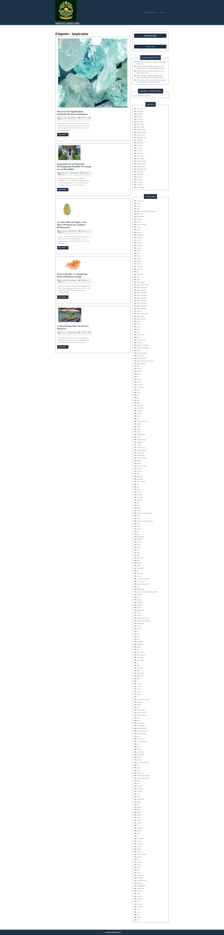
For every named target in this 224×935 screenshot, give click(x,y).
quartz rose (139, 773)
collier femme (140, 434)
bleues (138, 392)
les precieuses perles (142, 584)
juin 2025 (139, 145)
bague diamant (140, 290)
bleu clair (139, 382)
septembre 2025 (141, 137)
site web (138, 841)
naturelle (139, 628)
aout (137, 253)
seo (137, 825)
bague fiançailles (141, 306)
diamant (138, 463)
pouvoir (138, 757)
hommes (138, 544)
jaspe (138, 555)
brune (138, 403)
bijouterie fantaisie (142, 348)
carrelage (139, 411)
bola (137, 397)
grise (137, 534)
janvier (138, 552)
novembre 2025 (141, 132)
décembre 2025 (141, 130)
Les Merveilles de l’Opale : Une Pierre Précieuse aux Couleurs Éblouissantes (71, 225)
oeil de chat (140, 652)
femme (138, 489)
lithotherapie (140, 589)
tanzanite (139, 862)
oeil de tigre (140, 657)
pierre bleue (140, 723)
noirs (137, 639)
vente (138, 893)
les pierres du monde (142, 579)
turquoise (139, 883)
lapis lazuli (139, 573)
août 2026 (139, 109)
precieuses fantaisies (142, 762)
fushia (138, 516)
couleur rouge (140, 455)
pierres (138, 736)
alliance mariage (141, 224)
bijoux (138, 350)
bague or (139, 311)
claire (138, 429)
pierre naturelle (141, 733)
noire (138, 634)
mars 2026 (139, 122)
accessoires (139, 201)
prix (137, 765)
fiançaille (139, 497)
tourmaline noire (141, 880)
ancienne (139, 243)
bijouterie (139, 342)
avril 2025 (139, 151)
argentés (139, 261)
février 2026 (140, 124)
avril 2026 (139, 119)
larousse (138, 576)
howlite (138, 547)
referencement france (143, 775)
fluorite (138, 510)
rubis (137, 804)
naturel (138, 626)
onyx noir (139, 668)
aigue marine (140, 216)
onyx (137, 665)
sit (137, 836)
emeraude (139, 476)
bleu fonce (139, 384)
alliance (138, 222)
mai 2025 (139, 148)
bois (137, 395)
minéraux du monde (142, 618)
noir (137, 631)
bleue (138, 390)
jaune (138, 560)
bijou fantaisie (140, 340)
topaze (138, 873)
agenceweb (139, 214)
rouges (138, 802)
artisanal (139, 264)
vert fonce (139, 907)
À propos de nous (150, 12)
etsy (137, 484)
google (138, 526)
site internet (140, 838)
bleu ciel (139, 379)
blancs (138, 374)
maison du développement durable (147, 592)
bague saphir (140, 316)
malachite (139, 594)
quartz (138, 770)
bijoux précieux (141, 363)
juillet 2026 (140, 111)
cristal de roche (141, 458)
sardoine (139, 815)
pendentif (139, 702)
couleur (138, 445)
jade (137, 550)
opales (138, 678)
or (137, 681)
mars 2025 (139, 153)
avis (137, 277)
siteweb (138, 846)
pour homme (140, 754)
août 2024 (139, 172)
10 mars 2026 (62, 117)
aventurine (139, 274)
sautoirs (138, 820)
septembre (139, 828)
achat (138, 203)
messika (138, 615)
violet (138, 914)
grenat (138, 529)
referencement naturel (143, 778)
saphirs (138, 812)
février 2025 (140, 156)
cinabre (138, 424)
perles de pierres (141, 715)
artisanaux (139, 269)
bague (138, 279)
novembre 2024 (141, 164)
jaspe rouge (140, 558)
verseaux (139, 899)
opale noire (139, 676)
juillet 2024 (140, 174)
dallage (138, 460)
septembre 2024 (141, 169)
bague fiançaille (141, 298)
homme (138, 542)
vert (137, 901)
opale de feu (140, 673)
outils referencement (142, 699)
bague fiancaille (141, 300)
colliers (138, 437)
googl (138, 523)
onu (137, 663)
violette (138, 917)
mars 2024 (139, 185)
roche (138, 781)
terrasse (138, 867)
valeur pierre (140, 888)
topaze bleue (140, 875)
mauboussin (140, 610)
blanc (138, 366)
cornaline (139, 442)
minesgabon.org (67, 23)
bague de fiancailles (142, 285)
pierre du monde (141, 728)
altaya (138, 230)
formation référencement (144, 513)
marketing (139, 602)
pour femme (140, 752)
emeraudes (139, 479)
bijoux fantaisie (141, 358)
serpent (138, 831)
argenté (138, 258)
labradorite (139, 568)
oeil (137, 649)
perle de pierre (140, 710)
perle (137, 707)
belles (138, 332)
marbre (138, 597)
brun (137, 400)
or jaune (138, 686)
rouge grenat (140, 799)
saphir (138, 810)
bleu (137, 376)
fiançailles (139, 500)
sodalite (138, 849)
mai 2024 (139, 179)
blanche (138, 369)
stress (138, 859)
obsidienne (139, 644)
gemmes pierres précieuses (144, 521)
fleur (137, 502)
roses (138, 794)
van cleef (139, 891)
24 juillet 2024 (63, 231)
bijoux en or (140, 355)
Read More (63, 135)
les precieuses (140, 581)
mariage (138, 600)
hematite (139, 539)
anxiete (138, 251)
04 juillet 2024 (63, 280)
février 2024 (140, 187)
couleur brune (140, 447)
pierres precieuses (142, 741)
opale (138, 670)
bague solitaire (141, 319)
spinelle (138, 857)
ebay (137, 474)
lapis (137, 571)
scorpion (139, 823)
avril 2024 (139, 182)
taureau (138, 865)
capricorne (139, 405)
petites (138, 718)
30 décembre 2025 (64, 172)
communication (141, 439)
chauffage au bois (141, 421)
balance (138, 324)
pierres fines (140, 739)
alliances (139, 227)
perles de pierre (141, 712)
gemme (138, 518)
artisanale (139, 266)
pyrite (138, 768)
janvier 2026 (140, 127)
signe (138, 833)
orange (138, 691)
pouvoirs (139, 760)
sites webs (139, 844)
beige (138, 327)
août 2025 (139, 140)
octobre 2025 (140, 135)
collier (138, 432)
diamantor (139, 468)
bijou (138, 337)
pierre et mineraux (142, 731)
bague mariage (140, 308)
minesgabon (73, 117)
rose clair (139, 786)
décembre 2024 (141, 161)
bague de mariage (141, 287)
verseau (138, 896)
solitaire (138, 852)
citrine (138, 426)
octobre (138, 647)
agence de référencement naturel (146, 211)
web (137, 920)
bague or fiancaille (142, 313)
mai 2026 (139, 116)
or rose (138, 689)
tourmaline (139, 878)
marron (138, 607)
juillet (138, 565)
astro (137, 272)
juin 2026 (139, 114)
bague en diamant (141, 295)
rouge (138, 796)
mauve (138, 613)
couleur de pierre (141, 450)
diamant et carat (141, 466)
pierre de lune (140, 726)
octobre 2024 (140, 166)
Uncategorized (140, 886)
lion (137, 586)
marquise (139, 605)
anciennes (139, 245)
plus (137, 744)
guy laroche (140, 537)
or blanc (138, 684)
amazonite (139, 235)
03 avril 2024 (62, 332)
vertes (138, 912)
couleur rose (140, 453)
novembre (139, 642)
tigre (137, 870)
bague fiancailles (141, 303)
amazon (138, 232)
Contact (162, 12)
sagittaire (139, 807)
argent (138, 256)
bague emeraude (141, 292)
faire (137, 487)
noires (138, 636)
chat (137, 418)
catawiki (139, 413)
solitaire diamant (141, 854)
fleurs (138, 505)
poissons (139, 749)
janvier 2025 (140, 158)
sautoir (138, 817)
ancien (138, 240)
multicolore (140, 623)
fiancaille (139, 495)
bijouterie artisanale (142, 345)
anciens (138, 248)
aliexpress (139, 219)
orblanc (138, 694)
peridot (138, 705)
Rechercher (150, 36)
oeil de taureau (141, 655)
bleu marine (140, 387)
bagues (138, 321)
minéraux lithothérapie (143, 621)
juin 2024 (139, 177)
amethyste (139, 237)
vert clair (139, 904)
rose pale (139, 791)
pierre (138, 720)
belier (138, 329)
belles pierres (140, 334)
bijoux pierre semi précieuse (145, 361)
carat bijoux (140, 408)
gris (137, 531)
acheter (138, 206)
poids (138, 747)
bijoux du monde (141, 353)
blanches (139, 371)
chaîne (138, 416)
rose (137, 783)
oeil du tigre (140, 660)
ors (137, 697)
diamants (139, 471)
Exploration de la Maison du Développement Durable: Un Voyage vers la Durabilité (74, 166)
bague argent (140, 282)
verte (137, 909)
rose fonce (139, 789)
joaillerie (139, 563)
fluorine (138, 508)
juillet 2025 (140, 143)
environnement (141, 481)
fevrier (138, 492)
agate (138, 209)
